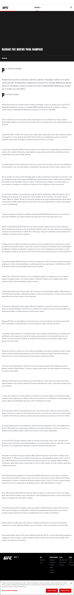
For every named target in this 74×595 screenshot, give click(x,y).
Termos (71, 560)
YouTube (52, 565)
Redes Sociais (54, 557)
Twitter (52, 570)
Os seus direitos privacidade (10, 590)
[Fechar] (71, 583)
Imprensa (61, 565)
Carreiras (42, 560)
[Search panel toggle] (71, 7)
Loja (41, 562)
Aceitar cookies (52, 590)
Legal (70, 557)
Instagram (52, 562)
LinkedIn (52, 572)
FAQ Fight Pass (63, 560)
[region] (37, 587)
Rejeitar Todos (65, 590)
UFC (41, 557)
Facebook (52, 560)
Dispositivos (62, 562)
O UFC (60, 557)
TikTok (51, 567)
